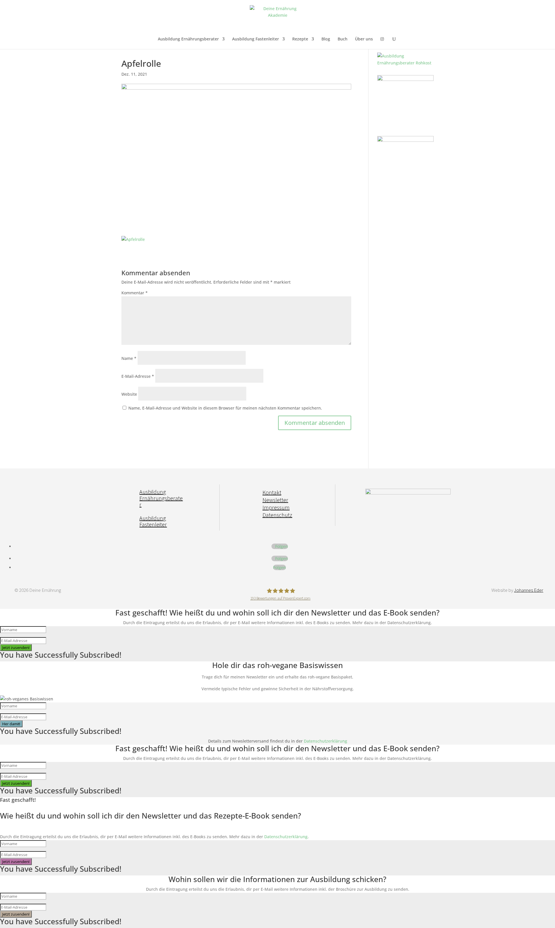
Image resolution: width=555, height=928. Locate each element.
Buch (342, 39)
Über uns (364, 39)
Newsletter (275, 499)
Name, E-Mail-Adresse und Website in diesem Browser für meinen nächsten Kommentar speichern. (225, 408)
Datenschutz (277, 514)
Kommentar (134, 292)
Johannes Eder (528, 590)
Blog (325, 39)
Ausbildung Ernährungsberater (188, 39)
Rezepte (300, 39)
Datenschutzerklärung (325, 741)
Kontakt (271, 492)
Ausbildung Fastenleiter (255, 39)
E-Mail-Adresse (137, 376)
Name (128, 358)
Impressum (276, 507)
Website (129, 394)
